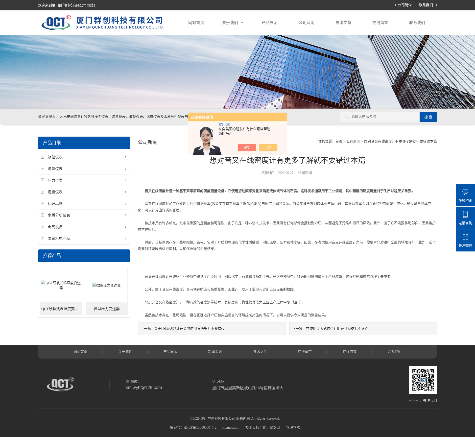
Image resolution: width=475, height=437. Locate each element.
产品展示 (270, 23)
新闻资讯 (215, 352)
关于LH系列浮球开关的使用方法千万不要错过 (189, 329)
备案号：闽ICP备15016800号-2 (193, 427)
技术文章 (343, 23)
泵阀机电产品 (59, 238)
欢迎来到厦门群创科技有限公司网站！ (67, 5)
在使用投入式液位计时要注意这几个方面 (337, 329)
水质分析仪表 (59, 215)
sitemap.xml (230, 427)
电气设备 (55, 227)
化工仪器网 (271, 427)
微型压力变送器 (107, 309)
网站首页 (196, 23)
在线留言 (380, 23)
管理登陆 (293, 427)
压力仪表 (55, 180)
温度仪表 (55, 192)
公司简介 (405, 5)
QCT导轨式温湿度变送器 (61, 309)
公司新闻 (306, 23)
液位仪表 (55, 157)
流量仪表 (55, 169)
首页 (338, 141)
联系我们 (426, 5)
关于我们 (230, 23)
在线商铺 (349, 352)
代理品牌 (55, 203)
